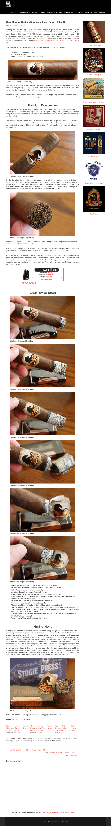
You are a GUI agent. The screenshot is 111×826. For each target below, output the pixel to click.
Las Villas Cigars (71, 738)
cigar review (48, 738)
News (34, 12)
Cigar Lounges (99, 12)
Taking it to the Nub (47, 12)
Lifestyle (87, 12)
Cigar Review (30, 738)
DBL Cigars (94, 214)
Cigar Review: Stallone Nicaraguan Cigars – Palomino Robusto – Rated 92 (17, 728)
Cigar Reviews (23, 12)
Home (13, 12)
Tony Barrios (38, 741)
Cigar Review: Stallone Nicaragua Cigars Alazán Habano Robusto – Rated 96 (41, 728)
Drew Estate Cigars (94, 129)
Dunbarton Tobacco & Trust (93, 102)
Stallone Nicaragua (27, 741)
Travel (79, 12)
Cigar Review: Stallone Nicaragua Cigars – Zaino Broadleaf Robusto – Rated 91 (65, 728)
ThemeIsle (64, 821)
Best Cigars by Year (66, 12)
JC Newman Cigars (94, 45)
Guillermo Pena (59, 738)
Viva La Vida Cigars (94, 75)
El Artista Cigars (94, 156)
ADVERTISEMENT (29, 283)
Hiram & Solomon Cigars (93, 183)
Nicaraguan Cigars (12, 741)
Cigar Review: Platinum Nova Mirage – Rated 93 (25, 750)
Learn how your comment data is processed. (57, 813)
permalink (58, 741)
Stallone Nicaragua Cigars (32, 32)
